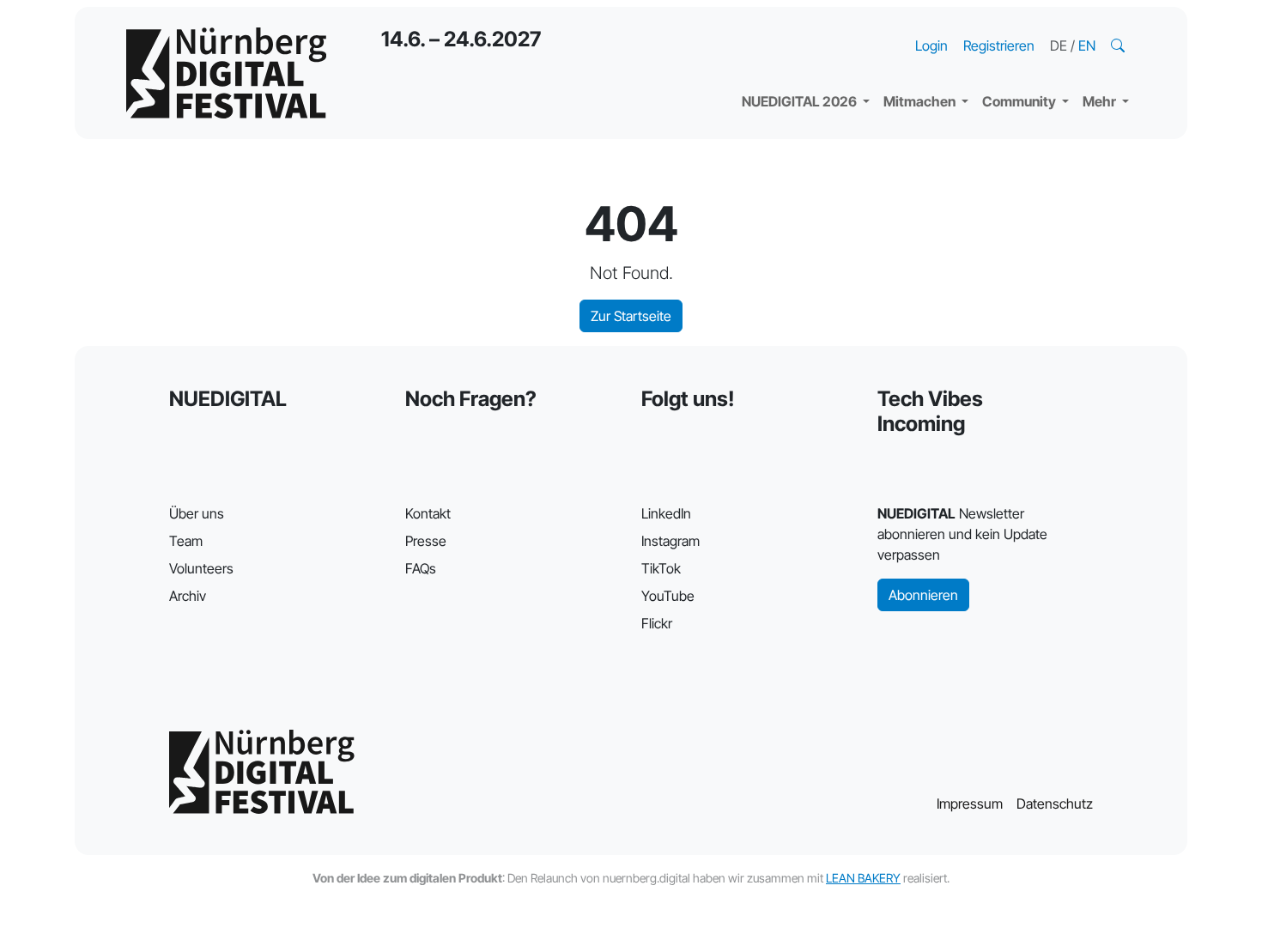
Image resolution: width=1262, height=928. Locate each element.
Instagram (670, 540)
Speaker (782, 60)
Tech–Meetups (1043, 25)
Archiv (187, 595)
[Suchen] (1119, 45)
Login (931, 45)
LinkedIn (666, 513)
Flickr (656, 623)
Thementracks (801, 25)
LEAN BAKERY (863, 877)
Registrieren (998, 45)
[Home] (226, 72)
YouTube (668, 595)
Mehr (1101, 101)
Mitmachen (920, 101)
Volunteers (201, 568)
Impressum (970, 803)
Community (1020, 101)
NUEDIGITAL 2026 (800, 101)
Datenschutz (1054, 803)
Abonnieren (923, 595)
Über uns (196, 513)
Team (186, 540)
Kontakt (428, 513)
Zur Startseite (631, 315)
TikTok (661, 568)
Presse (425, 540)
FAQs (420, 568)
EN (1086, 45)
